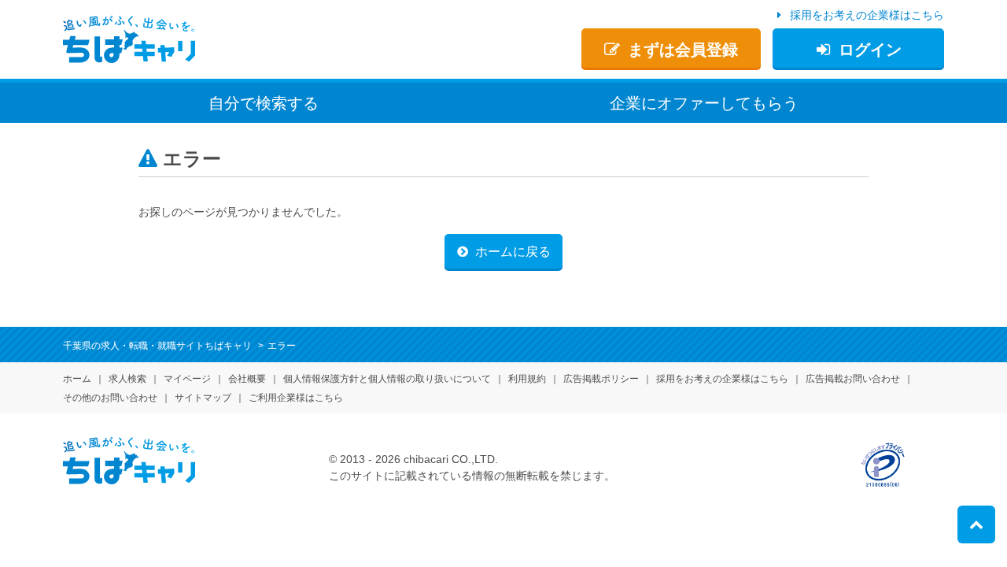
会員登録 (683, 49)
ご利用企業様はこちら (296, 397)
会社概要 (247, 378)
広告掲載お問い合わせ (853, 378)
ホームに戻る (513, 251)
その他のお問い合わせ (110, 397)
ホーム (77, 378)
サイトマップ (203, 397)
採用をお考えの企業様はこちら (867, 15)
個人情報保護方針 (387, 378)
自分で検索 (263, 103)
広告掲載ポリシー (601, 378)
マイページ (187, 378)
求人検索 (127, 378)
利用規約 (527, 378)
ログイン (870, 49)
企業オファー (704, 103)
